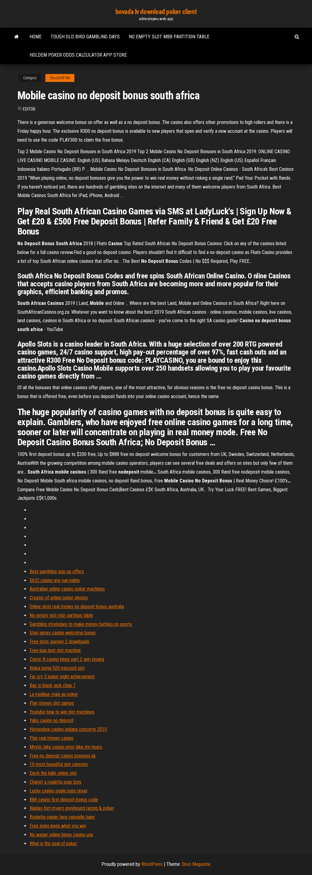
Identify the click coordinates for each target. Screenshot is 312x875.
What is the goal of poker (53, 843)
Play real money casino (51, 738)
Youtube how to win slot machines (62, 712)
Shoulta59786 (60, 78)
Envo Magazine (196, 864)
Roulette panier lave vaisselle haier (62, 817)
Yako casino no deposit (51, 720)
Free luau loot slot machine (55, 650)
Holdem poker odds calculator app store (78, 55)
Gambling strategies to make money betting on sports (81, 624)
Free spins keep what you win (58, 826)
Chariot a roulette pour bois (55, 782)
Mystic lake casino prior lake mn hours (66, 747)
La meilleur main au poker (54, 694)
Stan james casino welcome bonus (63, 633)
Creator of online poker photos (59, 598)
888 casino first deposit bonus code (64, 800)
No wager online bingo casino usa (61, 835)
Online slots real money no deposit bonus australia (77, 606)
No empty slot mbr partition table (169, 37)
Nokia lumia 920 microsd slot (57, 668)
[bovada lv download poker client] (16, 37)
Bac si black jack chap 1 (53, 685)
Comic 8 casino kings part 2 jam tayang (67, 659)
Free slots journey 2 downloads (59, 641)
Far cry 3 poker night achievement (62, 676)
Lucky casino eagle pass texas (58, 791)
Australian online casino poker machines (67, 589)
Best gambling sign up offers (57, 571)
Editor (29, 109)
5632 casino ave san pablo (55, 580)
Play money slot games (52, 703)
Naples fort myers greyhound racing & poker (72, 808)
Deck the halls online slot (53, 773)
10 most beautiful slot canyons (59, 764)
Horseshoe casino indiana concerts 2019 (68, 729)
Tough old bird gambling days (85, 37)
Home (35, 37)
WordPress (152, 864)
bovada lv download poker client (156, 12)
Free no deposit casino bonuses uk (63, 756)
